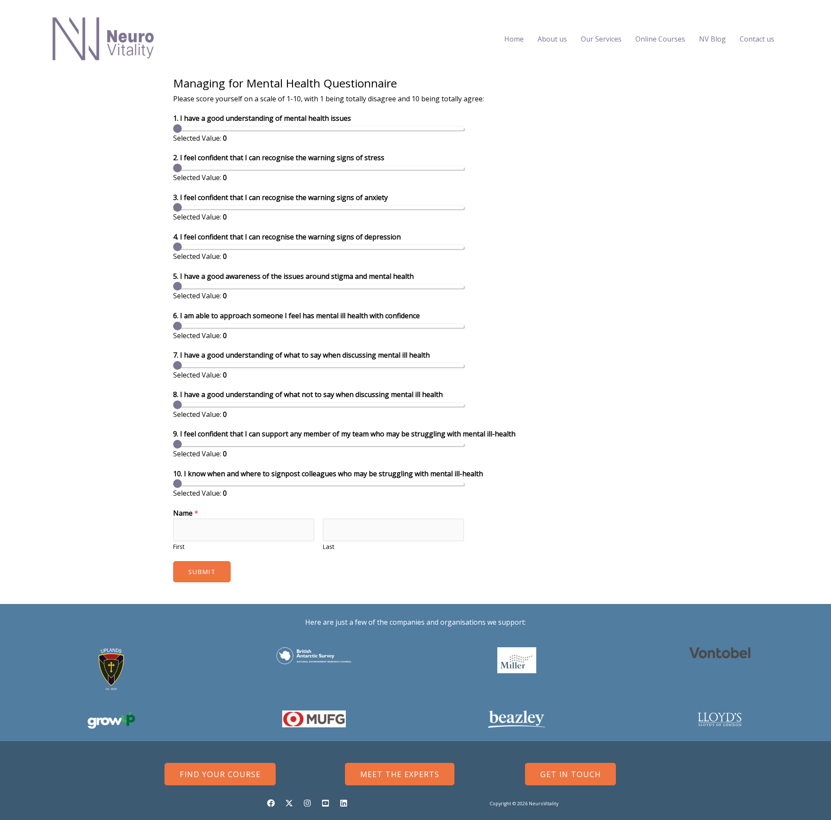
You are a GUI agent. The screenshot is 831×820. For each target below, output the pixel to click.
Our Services (601, 39)
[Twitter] (289, 803)
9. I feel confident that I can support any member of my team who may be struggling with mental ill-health (344, 434)
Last (328, 546)
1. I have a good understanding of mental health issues (262, 118)
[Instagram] (307, 803)
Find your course (220, 774)
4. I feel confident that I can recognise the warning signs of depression (287, 237)
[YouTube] (325, 803)
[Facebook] (271, 803)
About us (552, 39)
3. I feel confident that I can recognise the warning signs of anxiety (280, 197)
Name (185, 513)
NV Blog (712, 39)
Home (514, 39)
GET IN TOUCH (570, 774)
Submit (202, 571)
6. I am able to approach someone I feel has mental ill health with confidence (296, 315)
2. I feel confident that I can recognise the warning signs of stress (278, 157)
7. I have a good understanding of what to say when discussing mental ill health (301, 355)
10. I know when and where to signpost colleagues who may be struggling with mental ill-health (328, 473)
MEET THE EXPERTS (399, 774)
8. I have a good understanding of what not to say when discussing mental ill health (308, 394)
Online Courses (660, 39)
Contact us (757, 39)
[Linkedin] (344, 803)
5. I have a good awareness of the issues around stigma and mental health (293, 276)
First (178, 546)
